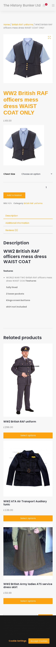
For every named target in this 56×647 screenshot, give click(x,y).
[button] (49, 37)
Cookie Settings (17, 640)
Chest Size (9, 174)
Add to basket (14, 195)
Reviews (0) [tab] (11, 230)
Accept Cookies (38, 641)
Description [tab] (11, 215)
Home (6, 24)
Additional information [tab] (17, 222)
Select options (28, 435)
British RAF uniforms (22, 24)
